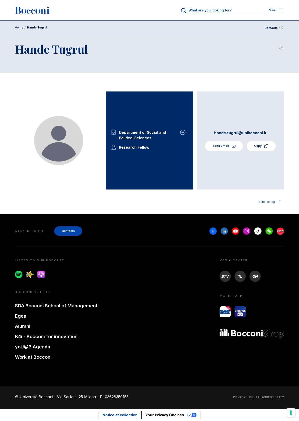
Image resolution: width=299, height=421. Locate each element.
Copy (258, 145)
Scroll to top (267, 201)
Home (19, 27)
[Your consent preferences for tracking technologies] (290, 412)
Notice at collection (120, 415)
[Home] (32, 10)
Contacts (271, 28)
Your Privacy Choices (164, 415)
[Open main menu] (281, 10)
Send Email (221, 145)
